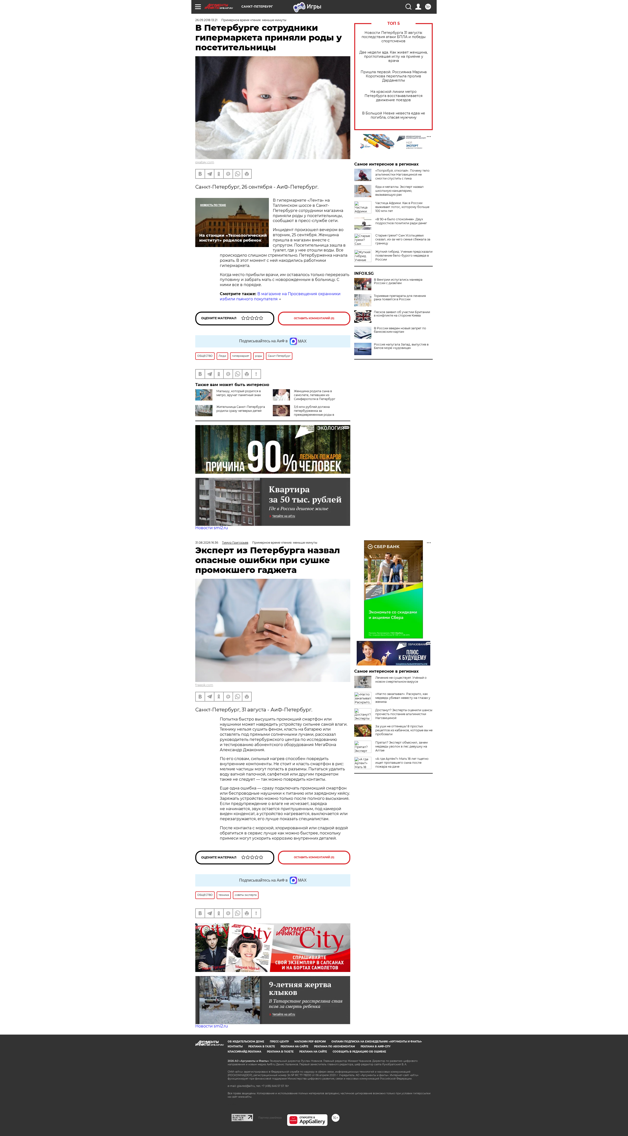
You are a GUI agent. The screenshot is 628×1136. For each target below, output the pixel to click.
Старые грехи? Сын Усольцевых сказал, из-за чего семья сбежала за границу (402, 239)
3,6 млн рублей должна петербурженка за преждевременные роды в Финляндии (303, 412)
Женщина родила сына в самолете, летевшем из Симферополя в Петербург (314, 395)
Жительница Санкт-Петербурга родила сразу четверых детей (240, 409)
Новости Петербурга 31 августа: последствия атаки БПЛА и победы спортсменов (394, 37)
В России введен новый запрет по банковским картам (400, 330)
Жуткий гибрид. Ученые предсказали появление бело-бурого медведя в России (403, 255)
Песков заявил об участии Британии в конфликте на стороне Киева (402, 313)
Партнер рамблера (270, 1117)
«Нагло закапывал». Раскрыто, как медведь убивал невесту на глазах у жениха (402, 698)
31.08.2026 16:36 (206, 542)
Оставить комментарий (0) (314, 318)
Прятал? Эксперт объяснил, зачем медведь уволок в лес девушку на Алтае (401, 746)
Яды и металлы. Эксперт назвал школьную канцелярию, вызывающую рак (399, 190)
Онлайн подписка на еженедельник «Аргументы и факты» (376, 1041)
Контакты (235, 1046)
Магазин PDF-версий (310, 1041)
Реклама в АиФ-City (376, 1046)
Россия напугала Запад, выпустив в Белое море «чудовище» (401, 346)
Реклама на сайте (294, 1046)
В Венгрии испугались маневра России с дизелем (398, 281)
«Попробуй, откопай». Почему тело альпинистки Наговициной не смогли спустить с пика (402, 174)
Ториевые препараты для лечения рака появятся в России (400, 297)
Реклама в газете (261, 1046)
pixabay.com (204, 162)
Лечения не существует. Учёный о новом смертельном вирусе (401, 679)
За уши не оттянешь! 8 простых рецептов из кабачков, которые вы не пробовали (403, 730)
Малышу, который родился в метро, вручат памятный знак (238, 393)
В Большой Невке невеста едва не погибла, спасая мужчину (393, 115)
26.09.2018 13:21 (206, 20)
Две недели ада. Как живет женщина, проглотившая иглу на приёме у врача (393, 56)
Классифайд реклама (244, 1051)
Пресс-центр (279, 1041)
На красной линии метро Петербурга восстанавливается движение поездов (393, 96)
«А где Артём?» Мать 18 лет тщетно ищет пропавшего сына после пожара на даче (402, 762)
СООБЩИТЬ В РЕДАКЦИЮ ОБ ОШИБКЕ (359, 1051)
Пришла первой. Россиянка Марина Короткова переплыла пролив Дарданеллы (394, 76)
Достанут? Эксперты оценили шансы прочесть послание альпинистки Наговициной (403, 714)
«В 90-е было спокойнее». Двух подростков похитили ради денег (401, 221)
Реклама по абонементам (334, 1046)
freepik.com (204, 685)
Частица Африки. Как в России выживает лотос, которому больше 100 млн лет (402, 207)
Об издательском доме (246, 1041)
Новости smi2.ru (211, 528)
